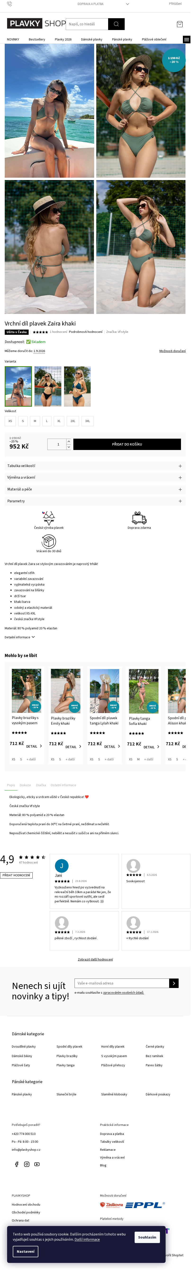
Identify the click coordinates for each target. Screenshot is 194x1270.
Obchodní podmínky (26, 1212)
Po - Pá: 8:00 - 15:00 (25, 1141)
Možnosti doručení (172, 351)
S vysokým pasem (114, 1056)
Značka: (117, 332)
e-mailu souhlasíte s (109, 992)
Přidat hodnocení (16, 875)
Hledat (116, 24)
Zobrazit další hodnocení (95, 959)
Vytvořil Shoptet (171, 1255)
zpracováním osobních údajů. (123, 992)
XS (10, 421)
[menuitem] (13, 39)
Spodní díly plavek (69, 1046)
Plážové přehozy (113, 1065)
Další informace (87, 1239)
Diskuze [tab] (25, 785)
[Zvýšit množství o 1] (68, 441)
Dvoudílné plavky (24, 1046)
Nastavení (25, 1251)
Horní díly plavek (112, 1046)
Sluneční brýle (66, 1094)
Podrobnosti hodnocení (85, 332)
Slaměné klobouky (114, 1094)
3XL (87, 421)
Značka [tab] (41, 785)
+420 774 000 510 (23, 1134)
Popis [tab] (11, 785)
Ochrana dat (20, 1220)
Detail (31, 746)
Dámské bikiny (22, 1056)
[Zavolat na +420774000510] (14, 4)
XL (59, 421)
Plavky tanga (66, 1065)
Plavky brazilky (67, 1056)
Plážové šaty (21, 1065)
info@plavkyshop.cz (26, 1149)
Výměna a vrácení (112, 1157)
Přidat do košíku (127, 444)
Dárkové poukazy (158, 1094)
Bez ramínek (154, 1056)
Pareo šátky (154, 1065)
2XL (73, 421)
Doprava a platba (90, 4)
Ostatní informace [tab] (63, 785)
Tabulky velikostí (112, 1141)
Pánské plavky (22, 1094)
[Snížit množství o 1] (68, 447)
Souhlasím (147, 1237)
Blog (103, 1165)
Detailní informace (17, 637)
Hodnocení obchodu (26, 1204)
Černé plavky (155, 1046)
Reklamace (108, 1149)
